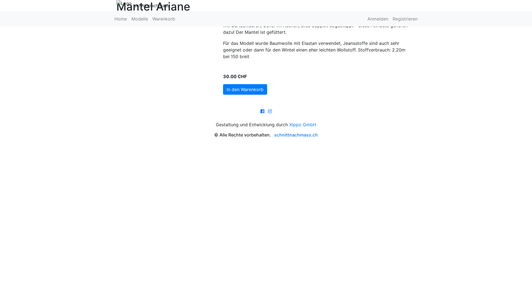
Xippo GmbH (302, 124)
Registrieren (405, 19)
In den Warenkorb (245, 89)
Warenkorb (163, 19)
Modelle (139, 19)
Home (120, 19)
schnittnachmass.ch (296, 135)
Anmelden (377, 19)
